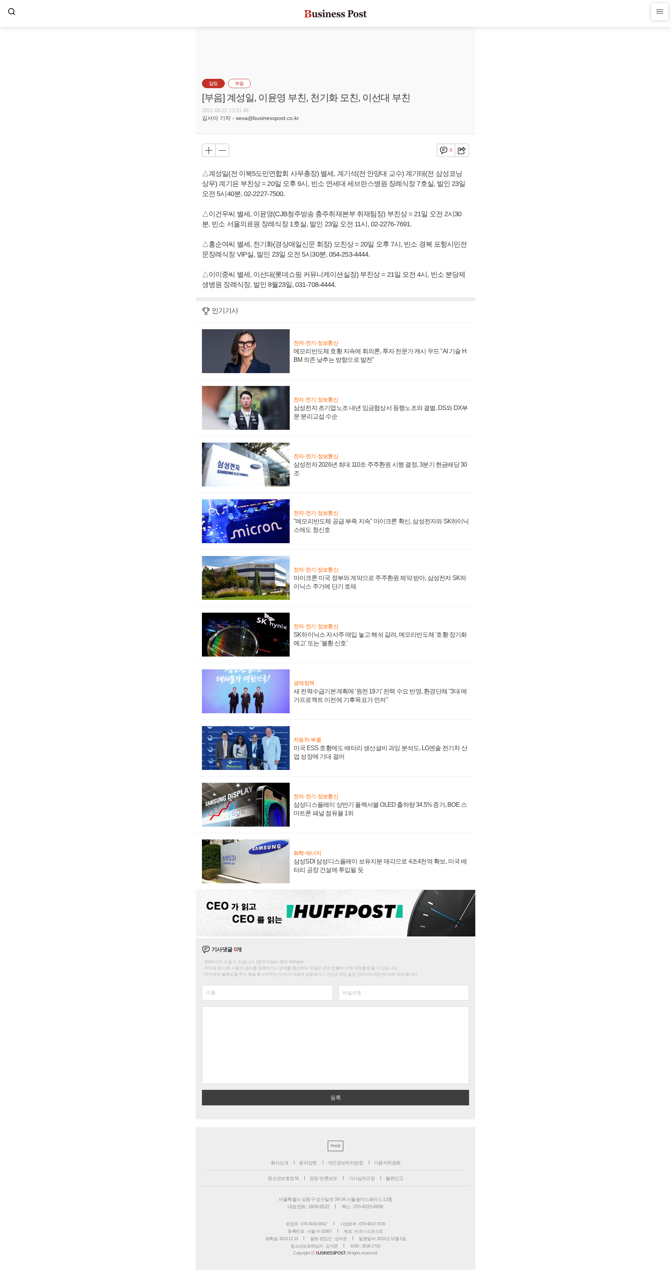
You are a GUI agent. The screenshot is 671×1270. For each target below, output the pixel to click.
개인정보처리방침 (345, 1163)
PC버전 (335, 1146)
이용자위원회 (387, 1163)
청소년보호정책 (283, 1178)
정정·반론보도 (323, 1178)
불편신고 (394, 1178)
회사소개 (280, 1163)
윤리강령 (308, 1163)
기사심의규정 (361, 1178)
